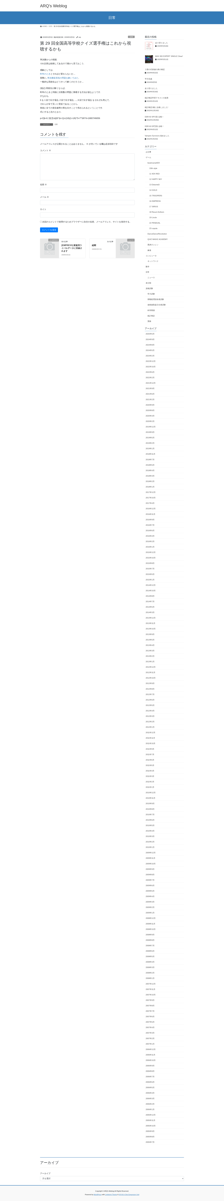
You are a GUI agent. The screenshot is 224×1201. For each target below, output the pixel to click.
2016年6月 (150, 530)
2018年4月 (150, 470)
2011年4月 (150, 771)
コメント (45, 150)
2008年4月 (150, 962)
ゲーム (148, 157)
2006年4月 (150, 1093)
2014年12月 (151, 585)
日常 (131, 37)
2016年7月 (150, 525)
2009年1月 (150, 913)
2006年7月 (150, 1077)
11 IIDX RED (154, 174)
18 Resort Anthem (156, 212)
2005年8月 (150, 1137)
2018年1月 (150, 487)
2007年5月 (150, 1022)
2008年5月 (150, 956)
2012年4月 (150, 711)
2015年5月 (150, 574)
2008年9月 (150, 935)
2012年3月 (150, 716)
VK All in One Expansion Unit (129, 1195)
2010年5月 (150, 825)
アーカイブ (45, 1173)
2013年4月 (150, 645)
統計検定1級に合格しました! (156, 107)
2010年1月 (150, 847)
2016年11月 (150, 514)
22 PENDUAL (154, 223)
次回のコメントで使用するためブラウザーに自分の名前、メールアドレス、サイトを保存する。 (86, 222)
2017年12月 (151, 492)
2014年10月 (151, 591)
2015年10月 (151, 558)
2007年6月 (150, 1016)
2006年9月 (150, 1066)
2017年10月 (151, 498)
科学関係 (151, 310)
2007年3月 (150, 1033)
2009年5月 (150, 891)
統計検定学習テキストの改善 (156, 98)
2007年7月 (150, 1011)
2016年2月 (150, 541)
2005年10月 (151, 1126)
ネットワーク (153, 261)
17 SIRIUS (153, 207)
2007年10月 (151, 995)
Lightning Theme (111, 1195)
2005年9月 (150, 1131)
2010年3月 (150, 836)
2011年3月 (150, 776)
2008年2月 (150, 973)
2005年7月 (150, 1142)
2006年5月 (150, 1087)
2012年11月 (150, 672)
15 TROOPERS (155, 196)
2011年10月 (150, 743)
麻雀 (149, 250)
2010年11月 (150, 798)
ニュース (151, 277)
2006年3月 (150, 1098)
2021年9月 (150, 388)
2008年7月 (150, 946)
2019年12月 (151, 427)
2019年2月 (150, 443)
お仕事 (148, 152)
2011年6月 (150, 760)
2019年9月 (150, 432)
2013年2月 (150, 656)
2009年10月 (151, 864)
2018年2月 (150, 481)
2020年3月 (150, 416)
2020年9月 (150, 405)
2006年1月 (150, 1109)
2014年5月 (150, 607)
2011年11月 (150, 738)
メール (44, 197)
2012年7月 (150, 694)
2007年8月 (150, 1006)
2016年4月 (150, 536)
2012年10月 (151, 678)
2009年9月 (150, 869)
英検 (149, 321)
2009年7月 (150, 880)
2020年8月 (150, 410)
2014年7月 (150, 601)
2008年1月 (150, 978)
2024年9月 (150, 339)
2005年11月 (150, 1120)
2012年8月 (150, 689)
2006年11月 (150, 1055)
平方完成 (148, 79)
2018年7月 (150, 459)
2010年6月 (150, 820)
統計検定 (151, 316)
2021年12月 (151, 383)
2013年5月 (150, 640)
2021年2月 (150, 399)
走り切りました (161, 43)
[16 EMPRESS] (49, 244)
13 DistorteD (154, 185)
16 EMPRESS (155, 201)
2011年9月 (150, 749)
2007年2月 (150, 1038)
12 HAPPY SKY (155, 179)
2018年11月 (150, 454)
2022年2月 (150, 378)
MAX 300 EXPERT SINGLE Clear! (169, 56)
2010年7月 (150, 814)
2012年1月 (150, 727)
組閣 (94, 245)
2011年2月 (150, 782)
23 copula (153, 228)
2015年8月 (150, 563)
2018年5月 (150, 465)
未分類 (148, 283)
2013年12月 (151, 618)
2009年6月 (150, 885)
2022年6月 (150, 372)
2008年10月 (151, 929)
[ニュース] (125, 244)
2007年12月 (151, 984)
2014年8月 (150, 596)
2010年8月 (150, 809)
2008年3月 (150, 967)
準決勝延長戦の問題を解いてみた (62, 78)
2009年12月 (151, 853)
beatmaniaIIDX (154, 163)
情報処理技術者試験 (156, 299)
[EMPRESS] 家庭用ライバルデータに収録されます (71, 248)
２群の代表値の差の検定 (155, 69)
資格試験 (149, 288)
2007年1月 (150, 1044)
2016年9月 (150, 520)
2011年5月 (150, 765)
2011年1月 (150, 787)
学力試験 (151, 294)
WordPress (98, 1195)
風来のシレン (153, 245)
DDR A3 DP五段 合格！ (154, 126)
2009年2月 (150, 907)
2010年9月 (150, 803)
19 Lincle (153, 217)
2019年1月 (150, 448)
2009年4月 (150, 896)
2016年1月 (150, 547)
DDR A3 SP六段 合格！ (154, 117)
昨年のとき (45, 74)
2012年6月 (150, 700)
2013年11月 (150, 623)
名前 (43, 184)
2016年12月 (151, 509)
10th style (153, 168)
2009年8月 (150, 875)
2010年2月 (150, 842)
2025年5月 (150, 334)
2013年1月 (150, 662)
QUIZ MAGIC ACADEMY (158, 239)
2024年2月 (150, 356)
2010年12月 (151, 793)
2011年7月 (150, 754)
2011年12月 (150, 732)
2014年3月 (150, 612)
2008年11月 (150, 924)
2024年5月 (150, 350)
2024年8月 (150, 345)
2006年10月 (151, 1060)
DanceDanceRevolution (157, 234)
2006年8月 (150, 1071)
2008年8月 (150, 940)
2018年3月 (150, 476)
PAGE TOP (216, 1162)
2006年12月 (151, 1049)
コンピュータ (151, 256)
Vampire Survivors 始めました (157, 136)
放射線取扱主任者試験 (157, 305)
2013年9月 (150, 634)
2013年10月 (151, 629)
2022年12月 (151, 361)
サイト (43, 209)
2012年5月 (150, 705)
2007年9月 (150, 1000)
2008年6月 (150, 951)
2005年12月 (151, 1115)
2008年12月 (151, 918)
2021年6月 (150, 394)
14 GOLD (153, 190)
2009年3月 (150, 902)
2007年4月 (150, 1027)
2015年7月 (150, 569)
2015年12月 (151, 552)
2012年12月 (151, 667)
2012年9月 (150, 683)
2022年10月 (151, 367)
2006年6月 (150, 1082)
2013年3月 (150, 651)
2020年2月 (150, 421)
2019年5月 (150, 438)
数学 (147, 267)
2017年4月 (150, 503)
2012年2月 (150, 722)
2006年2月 (150, 1104)
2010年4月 (150, 831)
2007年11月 (150, 989)
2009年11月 (150, 858)
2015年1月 (150, 580)
